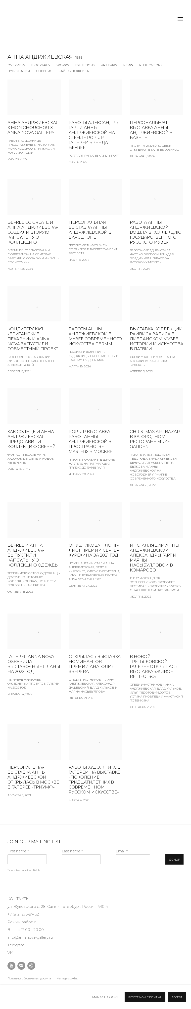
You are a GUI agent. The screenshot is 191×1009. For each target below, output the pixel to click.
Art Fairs (109, 65)
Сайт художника (73, 71)
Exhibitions (85, 65)
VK (10, 953)
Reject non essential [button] (145, 997)
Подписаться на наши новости (21, 966)
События (44, 71)
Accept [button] (177, 997)
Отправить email (31, 966)
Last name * (72, 851)
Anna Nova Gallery (19, 19)
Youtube (11, 966)
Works (62, 65)
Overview (16, 65)
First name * (18, 851)
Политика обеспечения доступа (29, 978)
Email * (122, 851)
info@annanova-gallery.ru (30, 937)
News (128, 65)
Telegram (15, 945)
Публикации (18, 71)
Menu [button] (180, 19)
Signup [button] (174, 859)
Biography (40, 65)
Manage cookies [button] (67, 978)
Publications (150, 65)
